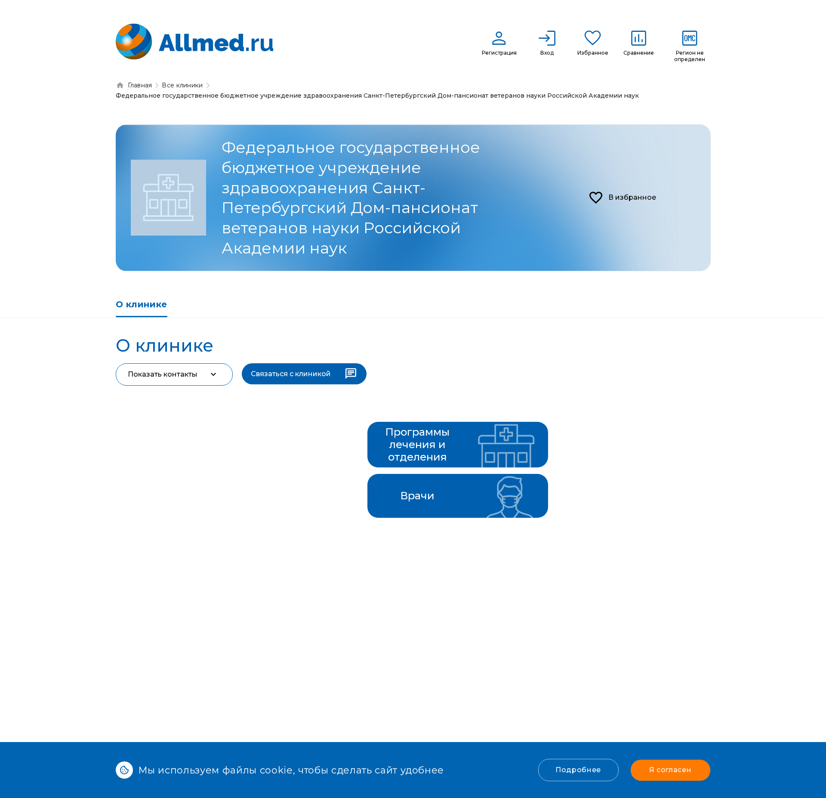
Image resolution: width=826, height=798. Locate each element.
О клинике (141, 304)
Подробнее (578, 770)
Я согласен (670, 770)
